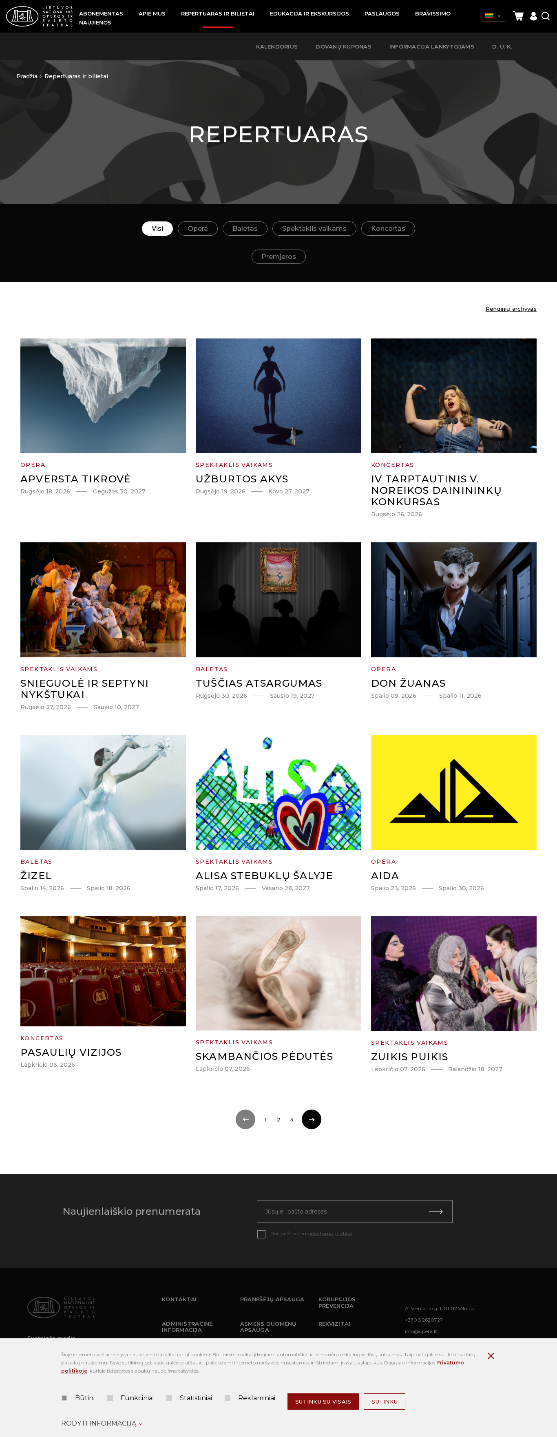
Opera (198, 228)
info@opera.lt (421, 1331)
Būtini (85, 1398)
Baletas (245, 228)
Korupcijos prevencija (337, 1302)
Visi (157, 228)
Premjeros (278, 257)
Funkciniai (137, 1398)
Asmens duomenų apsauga (268, 1326)
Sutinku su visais (323, 1401)
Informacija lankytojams (431, 46)
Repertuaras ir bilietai (76, 76)
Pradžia (27, 76)
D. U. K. (502, 46)
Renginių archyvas (511, 308)
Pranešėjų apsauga (272, 1299)
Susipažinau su (311, 1233)
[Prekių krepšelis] (518, 16)
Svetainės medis (51, 1338)
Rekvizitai (334, 1323)
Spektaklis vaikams (314, 228)
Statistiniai (196, 1398)
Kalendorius (277, 46)
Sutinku (384, 1401)
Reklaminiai (256, 1398)
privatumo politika (329, 1233)
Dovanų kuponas (343, 46)
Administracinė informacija (187, 1326)
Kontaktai (179, 1299)
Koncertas (388, 228)
